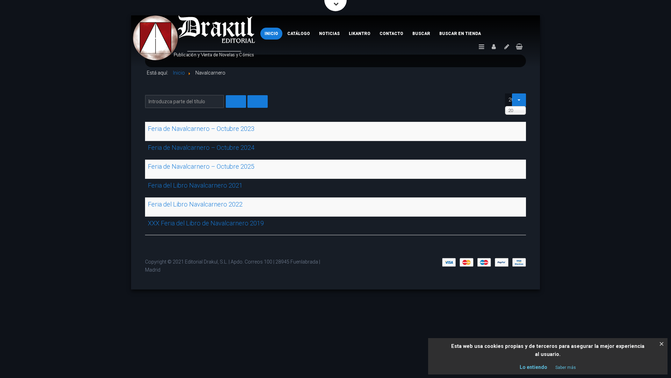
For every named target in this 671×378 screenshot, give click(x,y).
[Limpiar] (257, 101)
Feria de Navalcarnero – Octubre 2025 (201, 166)
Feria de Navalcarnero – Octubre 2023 (201, 128)
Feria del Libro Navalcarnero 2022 (195, 204)
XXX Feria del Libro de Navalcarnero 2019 (206, 223)
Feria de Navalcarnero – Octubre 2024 (201, 147)
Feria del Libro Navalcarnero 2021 (195, 185)
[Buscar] (236, 101)
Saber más (565, 367)
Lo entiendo (533, 367)
